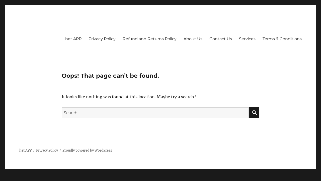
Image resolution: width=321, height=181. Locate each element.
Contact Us (220, 38)
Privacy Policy (102, 38)
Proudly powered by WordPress (87, 150)
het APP (73, 38)
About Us (193, 38)
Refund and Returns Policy (150, 38)
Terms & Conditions (282, 38)
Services (247, 38)
